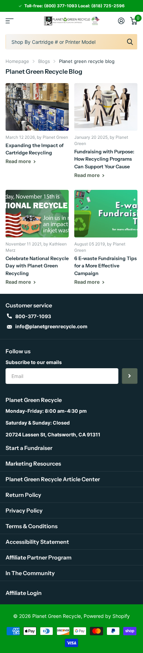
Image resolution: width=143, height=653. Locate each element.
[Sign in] (121, 21)
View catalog (10, 21)
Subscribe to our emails (34, 362)
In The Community (30, 573)
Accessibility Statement (37, 541)
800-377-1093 (33, 316)
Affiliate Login (24, 592)
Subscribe (129, 376)
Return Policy (23, 494)
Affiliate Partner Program (39, 557)
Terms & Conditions (32, 526)
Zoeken (129, 41)
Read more (19, 161)
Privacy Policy (24, 510)
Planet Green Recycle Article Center (53, 479)
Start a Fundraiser (29, 447)
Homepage (17, 61)
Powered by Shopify (107, 616)
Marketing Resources (33, 463)
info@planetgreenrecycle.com (51, 326)
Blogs (44, 61)
